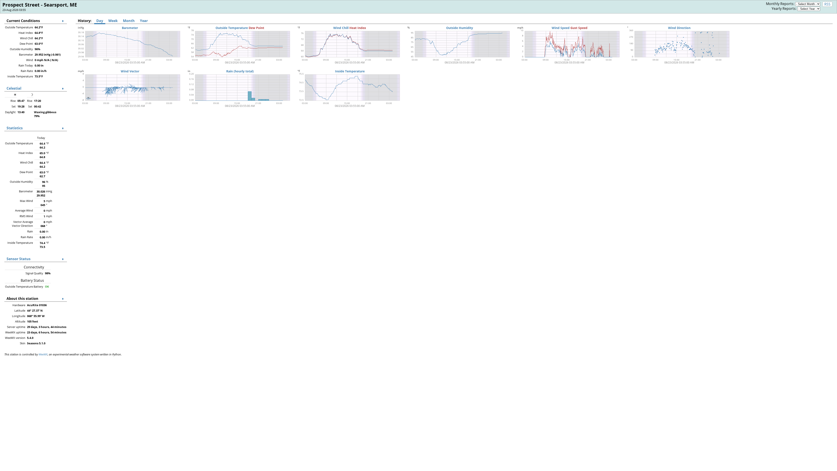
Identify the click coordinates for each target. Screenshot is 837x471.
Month (129, 20)
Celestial (14, 88)
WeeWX (43, 354)
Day (99, 20)
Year (144, 20)
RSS (827, 4)
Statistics (15, 128)
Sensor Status (19, 258)
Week (113, 20)
